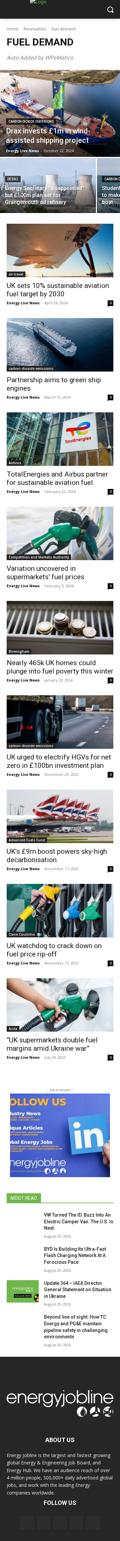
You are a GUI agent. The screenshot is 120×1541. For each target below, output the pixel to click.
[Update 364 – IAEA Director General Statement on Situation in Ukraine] (23, 1291)
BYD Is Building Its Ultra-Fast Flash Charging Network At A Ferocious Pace (75, 1255)
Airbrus (15, 462)
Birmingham (19, 651)
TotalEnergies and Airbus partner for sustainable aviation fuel (57, 478)
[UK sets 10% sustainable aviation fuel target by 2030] (60, 250)
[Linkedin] (59, 1522)
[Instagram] (43, 1522)
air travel (16, 274)
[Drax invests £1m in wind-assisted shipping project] (60, 113)
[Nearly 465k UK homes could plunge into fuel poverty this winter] (60, 627)
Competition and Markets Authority (39, 557)
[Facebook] (27, 1522)
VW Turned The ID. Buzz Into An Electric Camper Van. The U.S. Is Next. (78, 1221)
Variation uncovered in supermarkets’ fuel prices (45, 572)
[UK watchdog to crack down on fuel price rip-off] (60, 910)
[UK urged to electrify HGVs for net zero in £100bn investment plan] (60, 722)
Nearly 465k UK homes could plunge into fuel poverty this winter (60, 667)
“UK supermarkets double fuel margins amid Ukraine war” (52, 1044)
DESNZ (12, 179)
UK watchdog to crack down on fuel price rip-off (54, 950)
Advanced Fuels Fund (27, 840)
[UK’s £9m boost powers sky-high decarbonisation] (60, 816)
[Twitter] (76, 1522)
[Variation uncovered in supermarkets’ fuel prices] (60, 533)
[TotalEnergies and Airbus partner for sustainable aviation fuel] (60, 439)
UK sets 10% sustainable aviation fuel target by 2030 (58, 290)
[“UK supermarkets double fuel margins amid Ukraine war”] (60, 1005)
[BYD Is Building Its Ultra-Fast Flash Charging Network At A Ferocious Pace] (23, 1257)
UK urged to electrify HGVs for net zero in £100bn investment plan (59, 761)
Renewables (35, 29)
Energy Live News (23, 302)
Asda (13, 1028)
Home (12, 29)
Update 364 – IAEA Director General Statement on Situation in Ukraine (77, 1289)
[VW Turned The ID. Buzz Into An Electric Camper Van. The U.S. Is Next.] (23, 1223)
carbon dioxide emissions (31, 121)
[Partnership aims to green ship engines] (60, 345)
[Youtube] (92, 1522)
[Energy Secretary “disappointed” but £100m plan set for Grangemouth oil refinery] (48, 185)
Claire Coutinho (22, 934)
